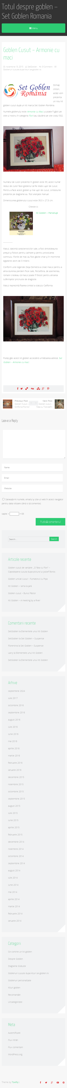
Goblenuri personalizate (19, 980)
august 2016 (14, 719)
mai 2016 (12, 741)
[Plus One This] (43, 388)
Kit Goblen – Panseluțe (47, 212)
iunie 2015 (13, 820)
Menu (34, 28)
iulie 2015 (13, 813)
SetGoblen (32, 66)
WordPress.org (15, 1054)
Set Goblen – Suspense (32, 638)
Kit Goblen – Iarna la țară (20, 586)
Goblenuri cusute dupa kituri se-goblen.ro (22, 69)
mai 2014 (12, 892)
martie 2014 (14, 906)
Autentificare (14, 1032)
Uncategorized (15, 1001)
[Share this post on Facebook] (17, 388)
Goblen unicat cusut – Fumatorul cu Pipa (28, 578)
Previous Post (22, 403)
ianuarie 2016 (14, 769)
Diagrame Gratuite (17, 966)
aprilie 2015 (13, 827)
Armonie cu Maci (35, 111)
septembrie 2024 (16, 690)
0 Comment (47, 66)
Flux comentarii (15, 1047)
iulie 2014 (13, 877)
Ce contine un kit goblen (20, 951)
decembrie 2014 (16, 841)
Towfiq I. (16, 1082)
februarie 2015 (15, 834)
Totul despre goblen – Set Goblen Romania (30, 11)
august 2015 (14, 805)
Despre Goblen (15, 958)
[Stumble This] (38, 388)
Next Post (44, 403)
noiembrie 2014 (16, 848)
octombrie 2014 (16, 856)
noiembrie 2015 (16, 784)
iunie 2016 (13, 734)
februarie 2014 (15, 913)
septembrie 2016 (16, 712)
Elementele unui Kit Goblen (34, 631)
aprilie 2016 (13, 748)
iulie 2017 (13, 698)
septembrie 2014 (16, 863)
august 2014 (14, 870)
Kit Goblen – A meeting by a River (24, 600)
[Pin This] (48, 388)
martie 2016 (14, 755)
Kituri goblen (14, 987)
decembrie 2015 (16, 777)
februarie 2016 (15, 762)
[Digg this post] (32, 388)
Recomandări (14, 994)
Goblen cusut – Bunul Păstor (22, 593)
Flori (31, 115)
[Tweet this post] (22, 388)
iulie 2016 (13, 726)
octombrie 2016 (16, 705)
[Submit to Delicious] (26, 388)
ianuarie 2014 (14, 920)
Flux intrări (13, 1040)
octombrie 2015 (16, 791)
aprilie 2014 (13, 899)
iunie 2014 (13, 884)
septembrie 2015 (16, 798)
